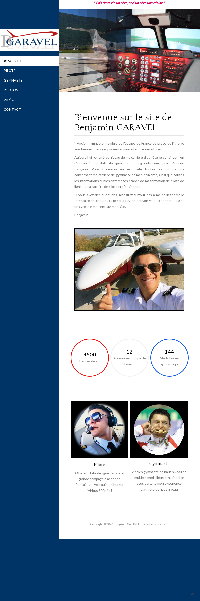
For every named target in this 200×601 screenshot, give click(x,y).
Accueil (14, 61)
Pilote (10, 70)
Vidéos (10, 100)
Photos (11, 90)
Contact (12, 109)
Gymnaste (13, 80)
